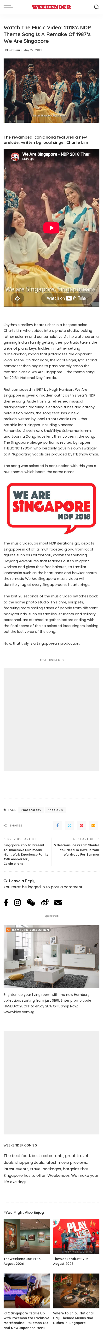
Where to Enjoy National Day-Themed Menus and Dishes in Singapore (73, 1318)
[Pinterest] (81, 825)
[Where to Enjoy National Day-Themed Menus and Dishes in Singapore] (76, 1291)
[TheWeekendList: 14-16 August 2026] (27, 1236)
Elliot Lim (12, 50)
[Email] (93, 825)
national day (32, 810)
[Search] (96, 7)
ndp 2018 (56, 810)
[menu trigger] (10, 7)
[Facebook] (57, 825)
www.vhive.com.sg (19, 1012)
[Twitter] (69, 825)
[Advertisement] (51, 719)
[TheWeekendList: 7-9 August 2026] (76, 1236)
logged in (36, 887)
